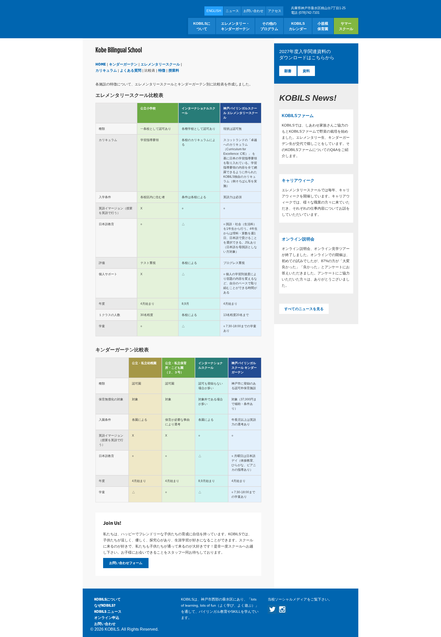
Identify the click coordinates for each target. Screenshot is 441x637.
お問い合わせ (253, 11)
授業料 (173, 70)
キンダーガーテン (123, 64)
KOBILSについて (107, 599)
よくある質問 (130, 70)
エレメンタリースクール (160, 64)
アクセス (274, 11)
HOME (100, 64)
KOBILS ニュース (107, 611)
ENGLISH (213, 11)
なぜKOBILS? (104, 605)
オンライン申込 (106, 618)
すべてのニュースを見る (304, 309)
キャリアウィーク (298, 180)
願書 (287, 71)
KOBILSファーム (298, 115)
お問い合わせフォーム (125, 563)
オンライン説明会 (298, 239)
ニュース (232, 11)
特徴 (161, 70)
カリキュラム (106, 70)
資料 (306, 71)
